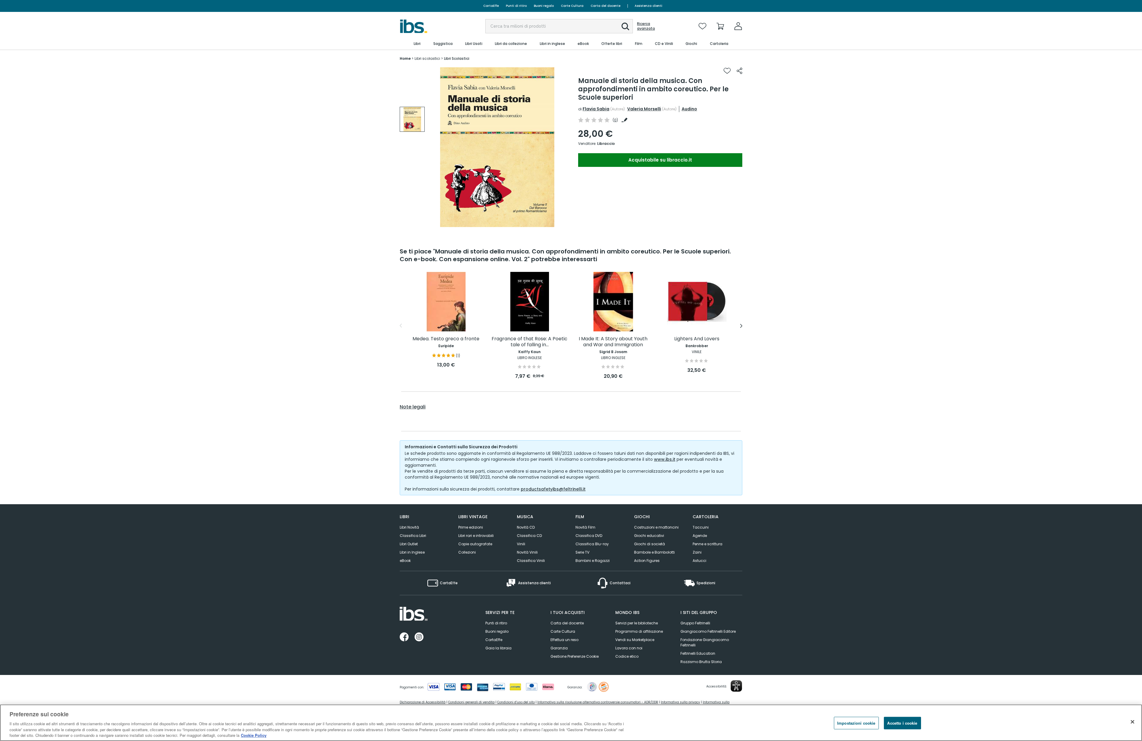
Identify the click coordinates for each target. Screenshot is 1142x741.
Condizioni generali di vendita (471, 702)
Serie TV (582, 552)
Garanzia (559, 648)
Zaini (697, 552)
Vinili (521, 543)
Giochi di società (649, 543)
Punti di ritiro (516, 6)
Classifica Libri (413, 535)
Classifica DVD (588, 535)
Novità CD (526, 527)
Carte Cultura (572, 6)
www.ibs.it (664, 459)
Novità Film (585, 527)
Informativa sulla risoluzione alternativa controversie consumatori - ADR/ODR (597, 702)
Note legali (413, 407)
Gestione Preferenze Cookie (574, 656)
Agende (700, 535)
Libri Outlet (409, 543)
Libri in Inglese (412, 552)
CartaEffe (491, 6)
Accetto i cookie (902, 723)
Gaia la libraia (498, 648)
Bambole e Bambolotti (654, 552)
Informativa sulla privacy (680, 702)
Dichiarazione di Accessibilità (422, 702)
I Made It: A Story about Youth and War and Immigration (613, 342)
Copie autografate (475, 543)
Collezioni (467, 552)
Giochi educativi (649, 535)
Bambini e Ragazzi (592, 560)
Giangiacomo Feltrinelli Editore (708, 631)
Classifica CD (529, 535)
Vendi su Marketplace (634, 639)
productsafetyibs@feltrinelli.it (553, 489)
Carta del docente (605, 6)
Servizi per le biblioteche (636, 623)
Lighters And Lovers (696, 339)
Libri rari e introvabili (476, 535)
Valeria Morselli (644, 109)
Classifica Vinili (531, 560)
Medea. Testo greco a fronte (445, 339)
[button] (625, 26)
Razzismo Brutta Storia (701, 661)
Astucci (699, 560)
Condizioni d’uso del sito (516, 702)
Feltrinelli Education (697, 653)
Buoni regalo (544, 6)
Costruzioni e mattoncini (656, 527)
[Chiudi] (1132, 722)
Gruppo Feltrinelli (695, 623)
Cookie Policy (253, 735)
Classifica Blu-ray (592, 543)
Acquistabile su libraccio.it (660, 160)
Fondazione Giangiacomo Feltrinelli (704, 642)
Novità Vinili (527, 552)
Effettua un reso (564, 639)
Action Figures (647, 560)
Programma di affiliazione (639, 631)
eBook (405, 560)
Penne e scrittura (707, 543)
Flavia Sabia (596, 109)
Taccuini (701, 527)
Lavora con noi (628, 648)
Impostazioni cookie (856, 723)
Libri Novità (409, 527)
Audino (689, 109)
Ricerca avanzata (646, 26)
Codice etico (627, 656)
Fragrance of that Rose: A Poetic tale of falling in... (529, 342)
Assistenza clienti (648, 6)
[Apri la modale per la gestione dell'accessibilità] (736, 686)
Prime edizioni (470, 527)
